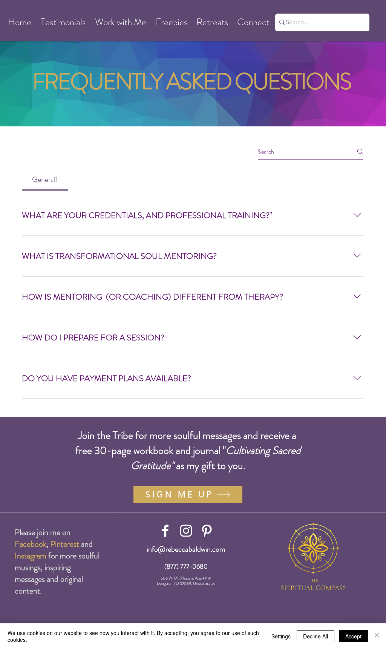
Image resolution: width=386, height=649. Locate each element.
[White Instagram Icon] (186, 531)
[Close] (376, 636)
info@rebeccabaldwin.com (186, 549)
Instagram (30, 555)
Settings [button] (281, 636)
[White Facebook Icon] (165, 531)
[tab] (45, 180)
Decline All (315, 636)
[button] (19, 22)
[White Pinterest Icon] (207, 531)
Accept (353, 636)
